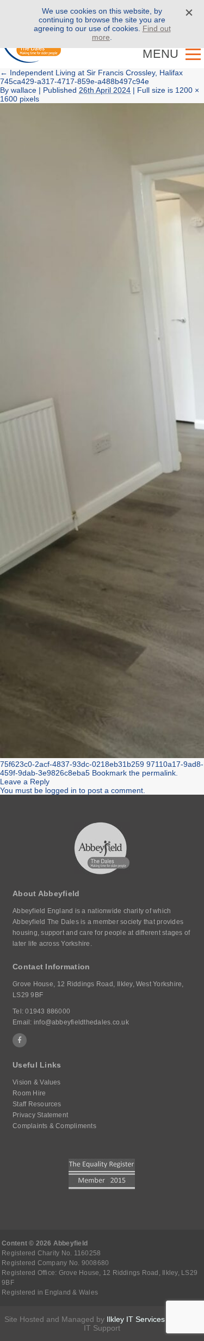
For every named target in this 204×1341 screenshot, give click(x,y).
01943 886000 (47, 1011)
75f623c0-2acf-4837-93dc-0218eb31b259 (72, 764)
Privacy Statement (40, 1115)
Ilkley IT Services (136, 1319)
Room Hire (29, 1093)
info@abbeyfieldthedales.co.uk (81, 1022)
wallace (23, 90)
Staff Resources (37, 1104)
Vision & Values (37, 1082)
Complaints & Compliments (54, 1126)
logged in (61, 790)
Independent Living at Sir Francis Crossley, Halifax (91, 72)
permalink (159, 772)
